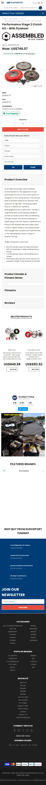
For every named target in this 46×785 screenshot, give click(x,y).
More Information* (16, 558)
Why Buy (23, 685)
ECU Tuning (23, 703)
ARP (33, 667)
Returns (23, 691)
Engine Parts (12, 632)
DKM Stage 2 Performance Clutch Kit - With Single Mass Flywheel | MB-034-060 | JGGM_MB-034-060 (12, 356)
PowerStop (13, 659)
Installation (23, 700)
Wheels (12, 643)
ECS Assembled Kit (12, 661)
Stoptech (33, 661)
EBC (33, 659)
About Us (23, 683)
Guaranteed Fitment (11, 8)
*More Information (16, 548)
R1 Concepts (12, 656)
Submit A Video (23, 706)
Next (41, 70)
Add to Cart (13, 369)
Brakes (33, 626)
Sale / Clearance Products (12, 626)
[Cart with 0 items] (42, 3)
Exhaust (33, 632)
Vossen (33, 664)
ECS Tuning (13, 664)
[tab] (23, 179)
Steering (12, 640)
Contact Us (23, 715)
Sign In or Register (23, 717)
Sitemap (23, 712)
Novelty (33, 637)
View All (12, 670)
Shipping (23, 694)
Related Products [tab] (21, 316)
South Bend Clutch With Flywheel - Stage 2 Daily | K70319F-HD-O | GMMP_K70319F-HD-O (34, 356)
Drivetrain (33, 629)
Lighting (13, 637)
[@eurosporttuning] (14, 398)
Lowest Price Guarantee (28, 8)
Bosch (12, 667)
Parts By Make (23, 697)
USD (23, 752)
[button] (39, 3)
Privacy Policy (23, 709)
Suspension (33, 640)
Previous (4, 70)
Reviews (23, 688)
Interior (33, 635)
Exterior (13, 635)
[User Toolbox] (36, 3)
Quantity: (23, 120)
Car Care (12, 629)
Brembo (33, 656)
